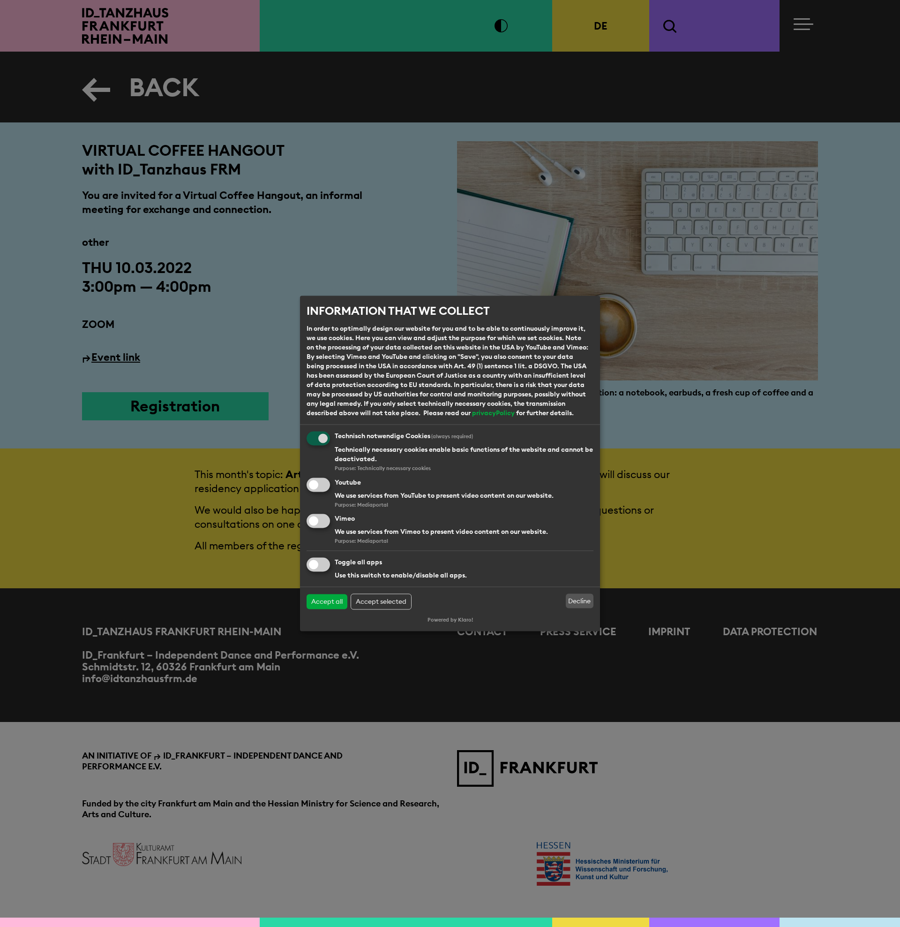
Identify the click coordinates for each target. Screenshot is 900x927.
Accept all (327, 602)
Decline (579, 601)
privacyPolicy (493, 413)
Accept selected (381, 602)
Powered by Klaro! (450, 620)
